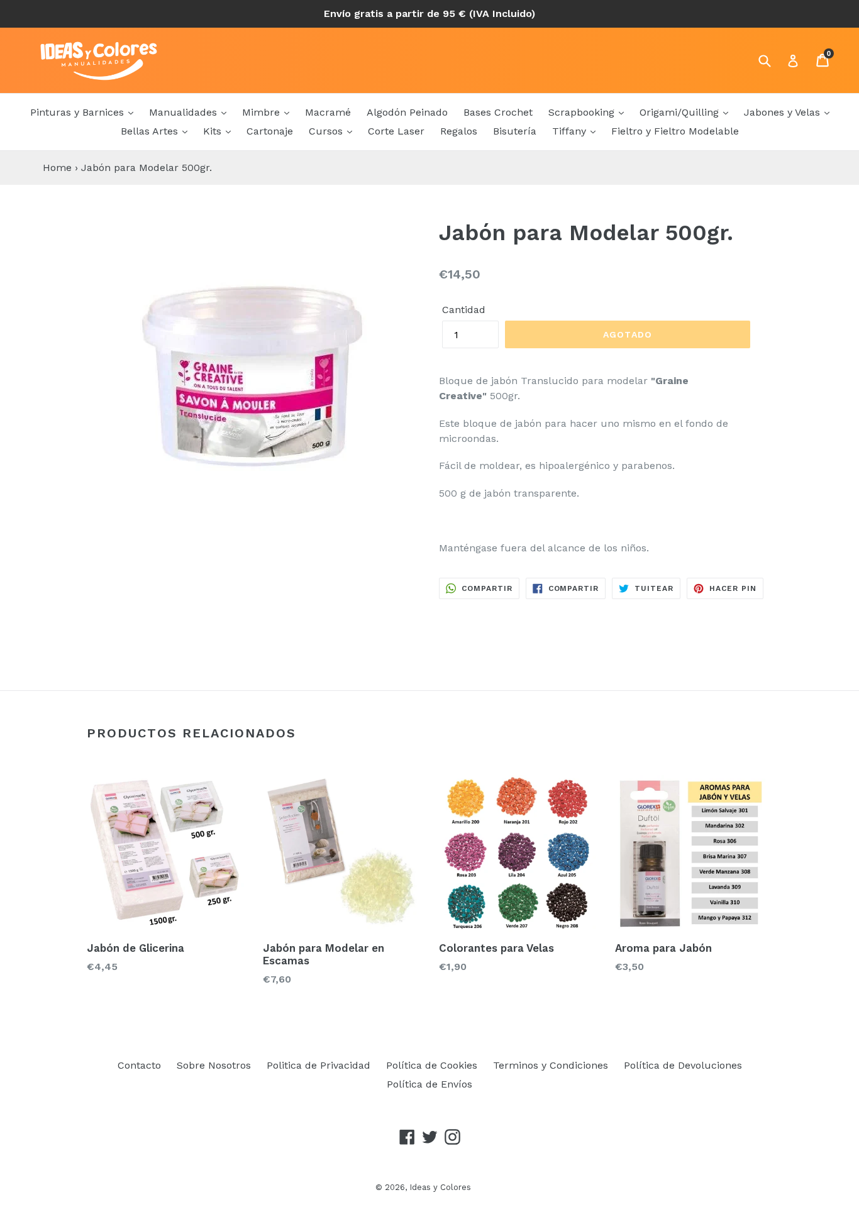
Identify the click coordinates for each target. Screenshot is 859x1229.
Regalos (458, 131)
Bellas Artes (151, 131)
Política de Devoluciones (683, 1065)
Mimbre (262, 112)
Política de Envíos (429, 1084)
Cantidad (463, 310)
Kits (213, 131)
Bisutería (514, 131)
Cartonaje (270, 131)
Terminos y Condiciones (550, 1065)
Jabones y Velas (783, 112)
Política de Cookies (431, 1065)
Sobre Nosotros (214, 1065)
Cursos (327, 131)
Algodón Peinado (407, 112)
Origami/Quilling (681, 112)
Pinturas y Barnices (78, 112)
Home (57, 168)
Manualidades (184, 112)
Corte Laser (396, 131)
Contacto (139, 1065)
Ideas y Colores (440, 1187)
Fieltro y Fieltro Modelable (675, 131)
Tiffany (570, 131)
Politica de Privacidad (318, 1065)
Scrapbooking (583, 112)
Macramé (328, 112)
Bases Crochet (498, 112)
